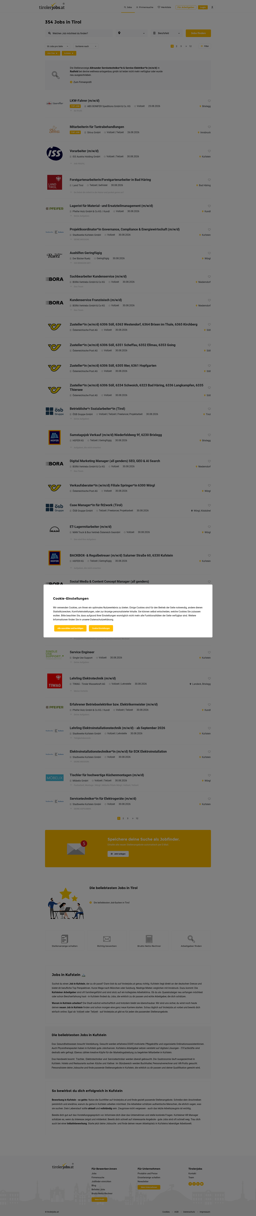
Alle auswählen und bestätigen (70, 628)
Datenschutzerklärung (101, 619)
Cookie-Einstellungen (101, 628)
